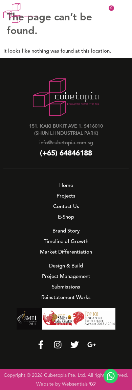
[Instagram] (57, 344)
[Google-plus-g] (91, 344)
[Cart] (107, 12)
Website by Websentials (62, 384)
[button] (122, 13)
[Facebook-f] (41, 344)
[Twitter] (74, 344)
